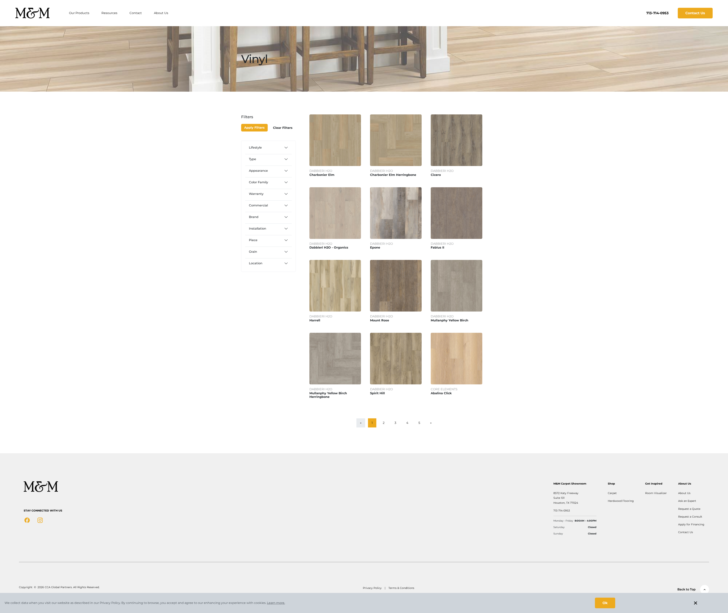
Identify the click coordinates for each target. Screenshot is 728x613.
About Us (161, 13)
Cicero (436, 175)
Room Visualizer (656, 493)
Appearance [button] (258, 170)
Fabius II (437, 247)
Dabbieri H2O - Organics (328, 247)
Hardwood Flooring (621, 501)
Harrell (314, 320)
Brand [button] (253, 217)
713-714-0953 (657, 13)
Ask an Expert (687, 501)
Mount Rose (379, 320)
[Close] (254, 119)
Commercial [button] (258, 205)
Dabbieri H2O (320, 171)
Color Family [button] (258, 182)
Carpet (612, 493)
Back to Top (686, 589)
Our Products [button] (79, 13)
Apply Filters (254, 127)
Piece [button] (253, 240)
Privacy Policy (372, 588)
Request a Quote (689, 509)
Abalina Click (441, 393)
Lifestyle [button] (255, 147)
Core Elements (444, 389)
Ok (605, 603)
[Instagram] (40, 520)
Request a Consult (690, 516)
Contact (135, 13)
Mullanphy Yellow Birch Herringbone (328, 395)
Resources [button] (109, 13)
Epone (375, 247)
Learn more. (276, 603)
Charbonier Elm (321, 175)
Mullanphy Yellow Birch (449, 320)
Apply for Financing (691, 524)
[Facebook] (27, 520)
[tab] (268, 148)
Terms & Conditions (401, 588)
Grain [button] (253, 251)
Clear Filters (283, 128)
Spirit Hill (377, 393)
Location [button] (255, 263)
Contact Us (695, 13)
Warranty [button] (256, 194)
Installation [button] (257, 228)
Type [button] (252, 159)
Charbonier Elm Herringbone (393, 175)
